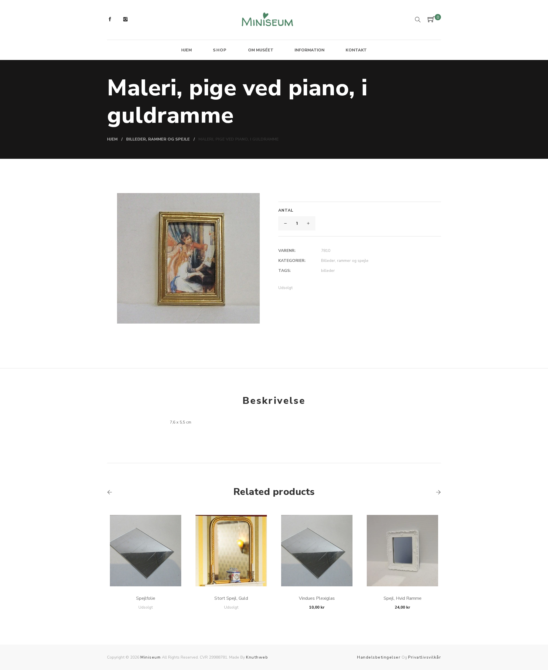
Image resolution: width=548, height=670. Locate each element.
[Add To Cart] (145, 572)
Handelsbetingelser (378, 657)
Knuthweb (257, 657)
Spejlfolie (145, 598)
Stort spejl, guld (231, 598)
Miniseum (150, 657)
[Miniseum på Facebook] (110, 20)
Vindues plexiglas (317, 598)
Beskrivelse (274, 400)
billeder (328, 270)
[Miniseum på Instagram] (125, 20)
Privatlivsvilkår (424, 657)
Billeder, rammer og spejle (344, 260)
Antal (285, 210)
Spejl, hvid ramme (403, 598)
